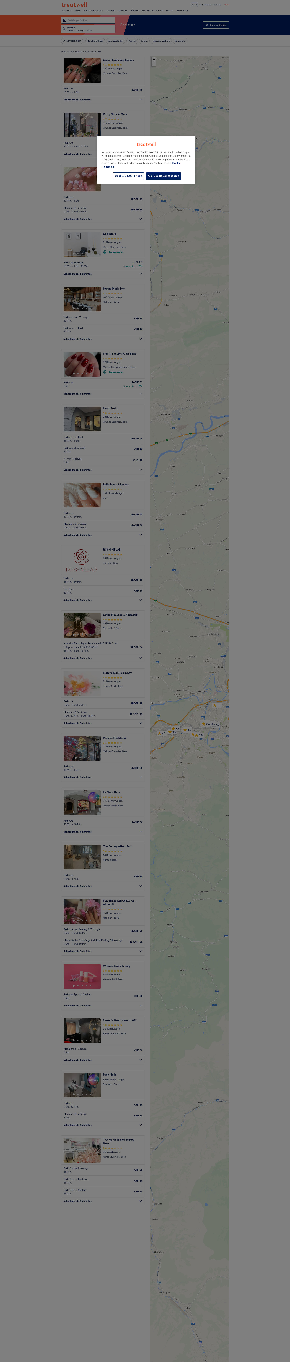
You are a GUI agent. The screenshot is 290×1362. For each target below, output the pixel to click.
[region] (146, 159)
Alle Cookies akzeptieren (163, 176)
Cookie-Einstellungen (128, 176)
